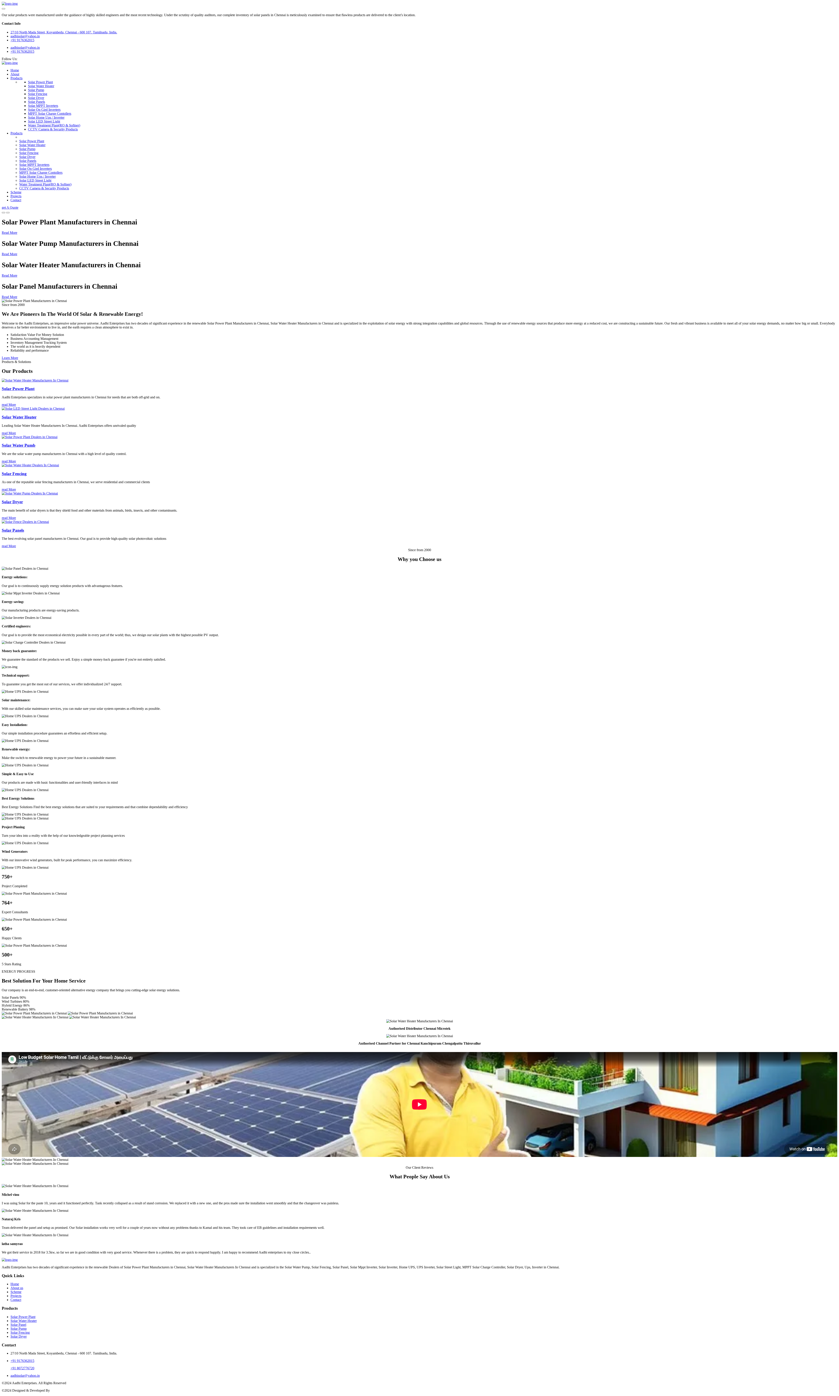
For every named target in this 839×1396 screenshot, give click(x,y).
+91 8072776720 (22, 1368)
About (14, 74)
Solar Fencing (37, 94)
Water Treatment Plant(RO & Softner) (54, 125)
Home (14, 70)
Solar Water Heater (41, 86)
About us (16, 1288)
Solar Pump (36, 90)
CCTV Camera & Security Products (53, 129)
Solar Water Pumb (18, 445)
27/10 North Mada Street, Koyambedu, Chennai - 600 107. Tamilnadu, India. (63, 32)
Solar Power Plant (40, 82)
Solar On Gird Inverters (44, 109)
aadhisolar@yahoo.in (25, 47)
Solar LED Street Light (44, 121)
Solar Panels (36, 102)
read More (9, 404)
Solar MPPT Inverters (43, 106)
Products (16, 78)
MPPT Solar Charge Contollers (49, 113)
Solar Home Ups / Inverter (46, 117)
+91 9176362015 (22, 40)
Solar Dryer (36, 98)
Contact (15, 200)
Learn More (10, 358)
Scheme (15, 192)
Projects (15, 196)
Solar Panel (18, 1325)
